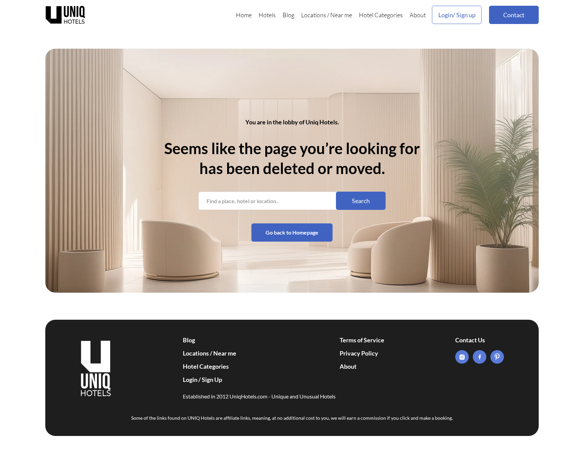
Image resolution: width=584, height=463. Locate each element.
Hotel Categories (381, 15)
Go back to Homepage (292, 232)
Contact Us (470, 340)
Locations (313, 15)
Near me (341, 15)
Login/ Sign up (457, 15)
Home (244, 15)
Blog (288, 15)
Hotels (267, 15)
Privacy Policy (359, 353)
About (418, 15)
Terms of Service (362, 340)
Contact (514, 15)
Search (361, 200)
